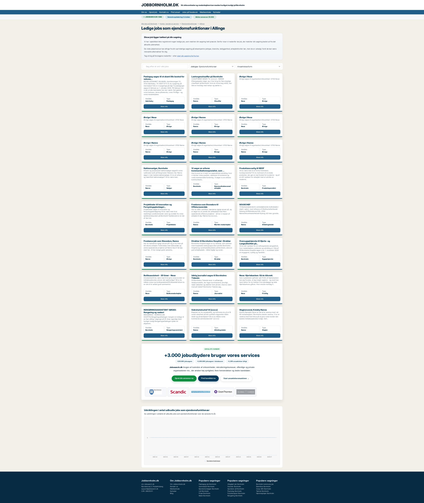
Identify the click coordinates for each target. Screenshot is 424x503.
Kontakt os (164, 12)
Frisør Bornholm (204, 493)
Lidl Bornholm (204, 491)
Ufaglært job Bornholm (235, 484)
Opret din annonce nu (184, 378)
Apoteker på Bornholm (235, 489)
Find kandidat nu (208, 378)
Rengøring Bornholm (234, 496)
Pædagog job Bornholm (207, 484)
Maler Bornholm (204, 496)
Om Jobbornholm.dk (177, 484)
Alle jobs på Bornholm (149, 24)
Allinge (202, 24)
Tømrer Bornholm (262, 491)
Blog (171, 493)
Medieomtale (205, 12)
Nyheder (216, 12)
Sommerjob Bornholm (207, 486)
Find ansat (175, 12)
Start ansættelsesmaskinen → (236, 378)
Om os (144, 12)
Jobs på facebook (190, 12)
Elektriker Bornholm (263, 486)
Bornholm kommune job (265, 484)
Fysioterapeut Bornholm (236, 493)
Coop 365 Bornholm (263, 489)
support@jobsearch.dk (149, 489)
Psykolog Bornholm (234, 491)
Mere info (164, 106)
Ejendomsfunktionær (189, 24)
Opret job (153, 12)
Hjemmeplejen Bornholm (265, 493)
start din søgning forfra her (188, 56)
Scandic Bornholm (234, 486)
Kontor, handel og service (169, 24)
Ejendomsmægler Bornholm (209, 489)
